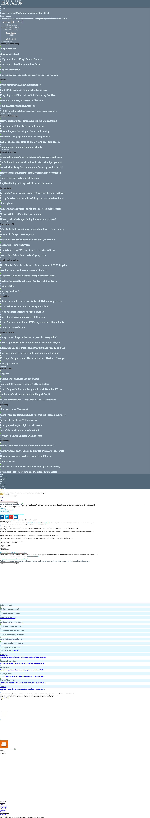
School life (3, 294)
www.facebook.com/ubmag (33, 556)
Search (16, 501)
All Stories (2, 8)
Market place (3, 478)
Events (2, 77)
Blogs (1, 474)
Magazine (2, 481)
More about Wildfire (4, 698)
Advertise (2, 480)
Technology (3, 438)
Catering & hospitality (6, 41)
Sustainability (3, 366)
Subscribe (16, 563)
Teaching (2, 402)
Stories (2, 7)
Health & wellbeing (5, 150)
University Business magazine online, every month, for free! (15, 559)
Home (1, 497)
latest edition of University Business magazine (11, 519)
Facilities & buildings (5, 113)
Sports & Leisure (4, 330)
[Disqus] (75, 583)
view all (16, 650)
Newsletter (3, 488)
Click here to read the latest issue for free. (13, 553)
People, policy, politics (6, 258)
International (3, 186)
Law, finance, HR (4, 222)
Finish (15, 496)
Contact (2, 487)
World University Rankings (39, 522)
